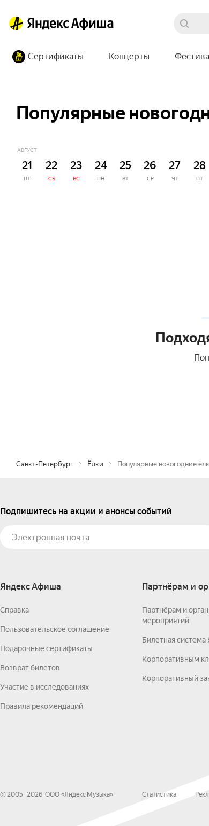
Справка (14, 610)
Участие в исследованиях (44, 687)
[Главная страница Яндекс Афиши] (16, 23)
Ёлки (95, 464)
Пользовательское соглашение (54, 629)
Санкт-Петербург (44, 464)
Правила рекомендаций (41, 706)
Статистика (159, 794)
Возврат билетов (30, 667)
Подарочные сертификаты (46, 648)
